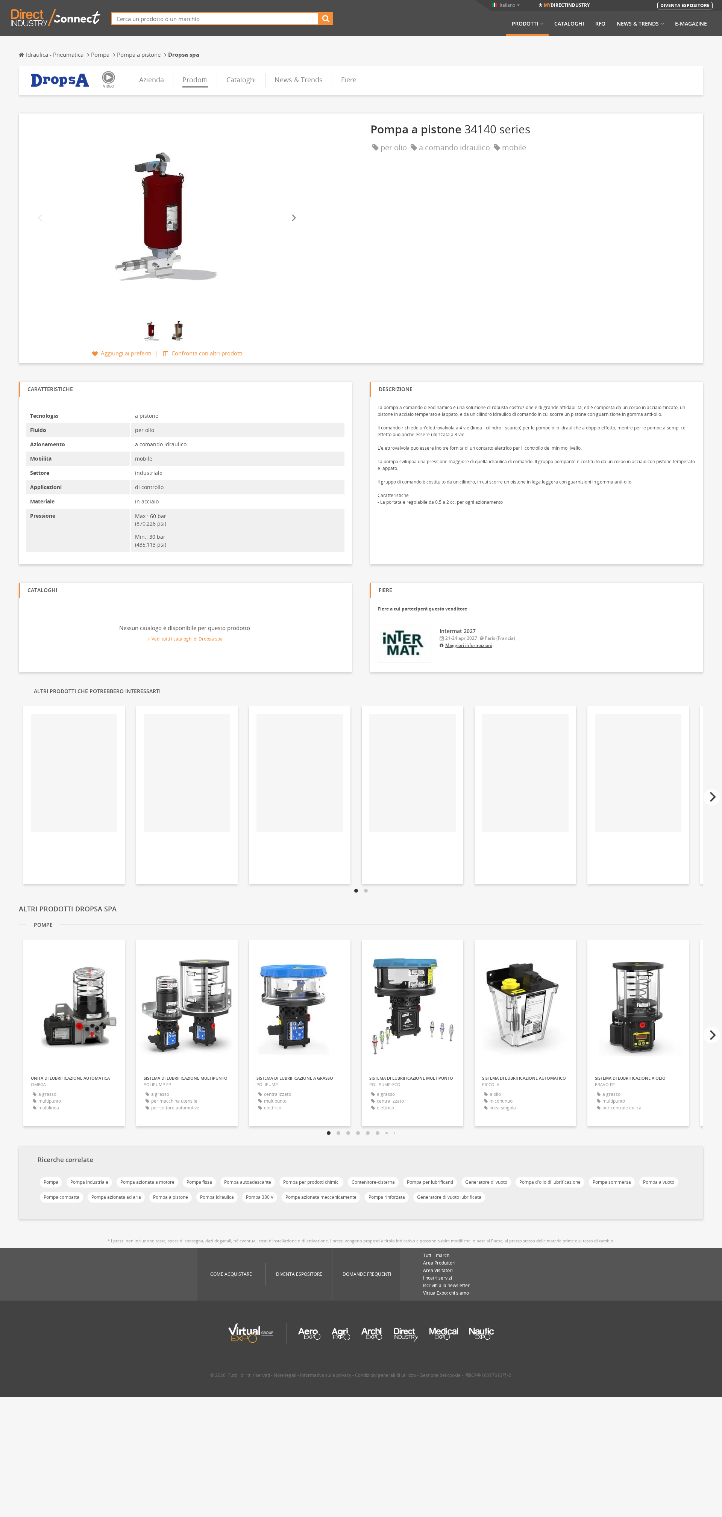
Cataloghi (569, 23)
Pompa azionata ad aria (116, 1197)
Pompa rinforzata (387, 1197)
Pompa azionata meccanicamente (320, 1197)
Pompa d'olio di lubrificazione (550, 1182)
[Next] (293, 217)
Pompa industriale (89, 1182)
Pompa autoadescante (247, 1182)
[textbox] (215, 18)
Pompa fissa (199, 1182)
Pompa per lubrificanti (430, 1182)
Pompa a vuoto (658, 1182)
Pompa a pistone (170, 1197)
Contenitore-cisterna (373, 1182)
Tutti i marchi (436, 1255)
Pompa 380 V (259, 1197)
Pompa (51, 1182)
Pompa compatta (61, 1197)
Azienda (151, 79)
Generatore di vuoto (486, 1182)
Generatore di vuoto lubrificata (449, 1197)
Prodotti (525, 23)
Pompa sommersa (612, 1182)
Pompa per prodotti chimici (311, 1182)
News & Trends (638, 23)
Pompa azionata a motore (147, 1182)
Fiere (348, 79)
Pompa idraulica (217, 1197)
